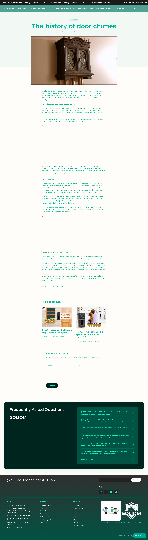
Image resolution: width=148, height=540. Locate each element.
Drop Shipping (44, 522)
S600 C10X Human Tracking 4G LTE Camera (17, 523)
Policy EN (75, 520)
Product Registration (103, 8)
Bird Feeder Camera (85, 8)
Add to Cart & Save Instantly (118, 3)
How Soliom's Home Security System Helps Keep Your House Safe (90, 334)
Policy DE (75, 522)
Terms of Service (94, 357)
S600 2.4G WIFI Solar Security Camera (18, 515)
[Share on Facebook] (48, 286)
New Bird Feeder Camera (14, 527)
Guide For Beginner (45, 514)
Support (75, 511)
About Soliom (22, 8)
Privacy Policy (82, 357)
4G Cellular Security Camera (41, 8)
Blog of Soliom (77, 505)
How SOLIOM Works (79, 525)
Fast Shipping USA (45, 520)
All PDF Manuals (120, 8)
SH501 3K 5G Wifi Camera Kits (16, 505)
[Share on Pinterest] (57, 286)
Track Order (76, 514)
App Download (77, 517)
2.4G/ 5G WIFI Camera (82, 3)
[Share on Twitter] (53, 286)
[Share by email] (62, 286)
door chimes (74, 19)
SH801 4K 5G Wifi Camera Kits (16, 508)
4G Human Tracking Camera (45, 3)
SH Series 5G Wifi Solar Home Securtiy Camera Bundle (18, 511)
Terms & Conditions (45, 511)
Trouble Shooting (78, 508)
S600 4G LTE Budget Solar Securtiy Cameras (17, 519)
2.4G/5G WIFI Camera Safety (65, 8)
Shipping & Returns (45, 505)
